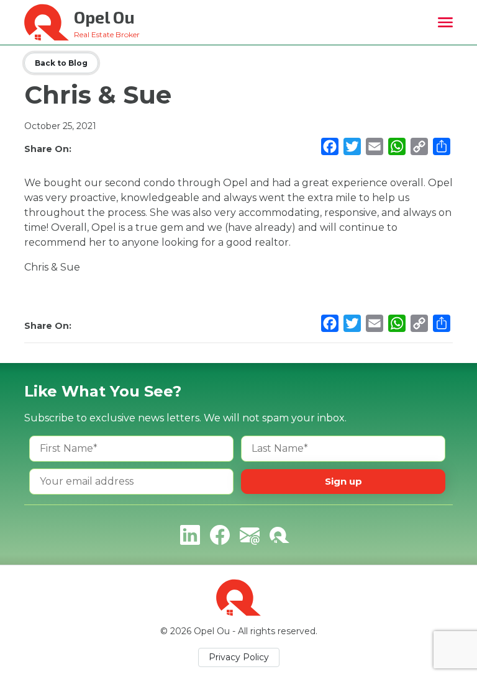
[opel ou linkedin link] (190, 535)
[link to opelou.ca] (279, 535)
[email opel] (250, 535)
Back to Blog (61, 63)
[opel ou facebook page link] (220, 535)
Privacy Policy (239, 657)
